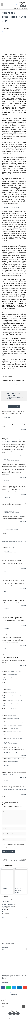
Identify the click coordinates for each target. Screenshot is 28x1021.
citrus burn (6, 551)
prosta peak (6, 628)
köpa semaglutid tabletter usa (14, 700)
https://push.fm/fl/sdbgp (8, 774)
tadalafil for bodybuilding (13, 686)
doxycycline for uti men (13, 708)
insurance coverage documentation (16, 796)
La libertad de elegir (8, 943)
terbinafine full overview (13, 718)
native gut (6, 591)
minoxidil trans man (12, 715)
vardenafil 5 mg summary (13, 761)
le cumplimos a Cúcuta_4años (10, 207)
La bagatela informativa (7, 904)
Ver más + (3, 891)
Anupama (19, 516)
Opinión (3, 911)
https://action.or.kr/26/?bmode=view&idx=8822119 (14, 528)
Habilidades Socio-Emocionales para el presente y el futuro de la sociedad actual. (14, 976)
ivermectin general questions (14, 731)
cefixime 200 (10, 547)
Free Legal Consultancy (9, 511)
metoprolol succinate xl (13, 668)
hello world (10, 524)
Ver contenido (5, 947)
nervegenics (6, 608)
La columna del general (7, 906)
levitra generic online (12, 674)
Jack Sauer (6, 459)
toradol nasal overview (12, 728)
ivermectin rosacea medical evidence (16, 735)
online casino (7, 417)
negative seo (6, 480)
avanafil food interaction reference (15, 758)
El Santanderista (5, 901)
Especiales (4, 903)
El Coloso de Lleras (6, 899)
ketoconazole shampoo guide (14, 725)
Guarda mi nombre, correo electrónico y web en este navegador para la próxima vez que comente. (14, 846)
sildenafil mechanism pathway (14, 738)
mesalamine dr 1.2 (11, 692)
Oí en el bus (4, 909)
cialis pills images (11, 712)
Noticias (3, 907)
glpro (5, 648)
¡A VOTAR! (4, 889)
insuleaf (5, 571)
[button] (2, 4)
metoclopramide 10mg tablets (14, 671)
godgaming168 (7, 497)
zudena (9, 689)
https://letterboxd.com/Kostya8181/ (10, 752)
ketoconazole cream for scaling (15, 721)
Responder (23, 429)
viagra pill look (10, 682)
